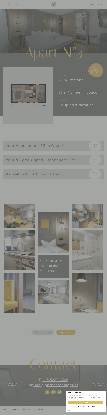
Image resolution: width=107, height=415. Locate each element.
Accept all (85, 402)
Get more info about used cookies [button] (85, 406)
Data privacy (71, 410)
